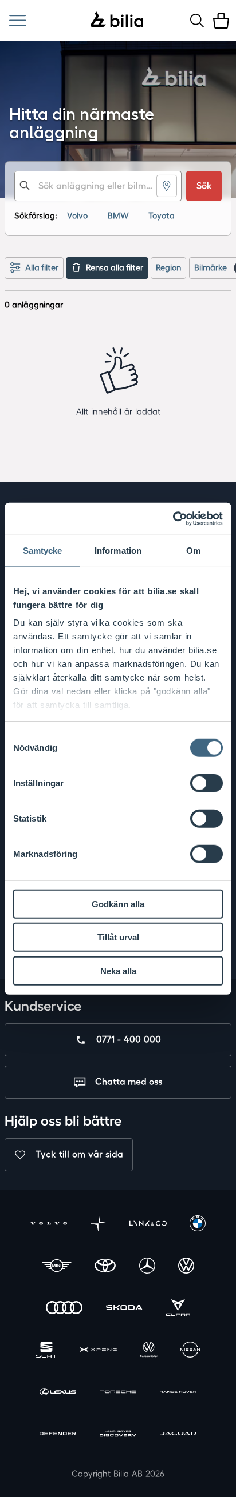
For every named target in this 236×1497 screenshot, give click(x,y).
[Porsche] (118, 1392)
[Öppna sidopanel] (18, 20)
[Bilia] (117, 20)
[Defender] (58, 1435)
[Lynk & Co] (148, 1224)
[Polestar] (99, 1224)
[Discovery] (118, 1435)
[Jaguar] (178, 1435)
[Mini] (57, 1266)
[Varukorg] (221, 21)
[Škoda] (124, 1308)
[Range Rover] (178, 1392)
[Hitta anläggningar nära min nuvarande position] (167, 186)
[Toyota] (105, 1266)
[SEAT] (46, 1351)
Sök (204, 185)
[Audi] (64, 1308)
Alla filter (41, 267)
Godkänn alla (118, 903)
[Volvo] (49, 1224)
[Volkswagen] (186, 1266)
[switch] (206, 783)
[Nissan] (190, 1351)
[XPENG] (98, 1351)
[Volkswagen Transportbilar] (148, 1351)
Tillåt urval (118, 937)
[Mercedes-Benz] (147, 1266)
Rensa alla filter (114, 267)
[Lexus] (58, 1392)
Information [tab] (118, 550)
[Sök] (197, 21)
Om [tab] (193, 550)
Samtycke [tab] (42, 550)
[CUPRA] (178, 1308)
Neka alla (118, 970)
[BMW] (198, 1224)
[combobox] (98, 186)
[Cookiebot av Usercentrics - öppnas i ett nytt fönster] (173, 518)
